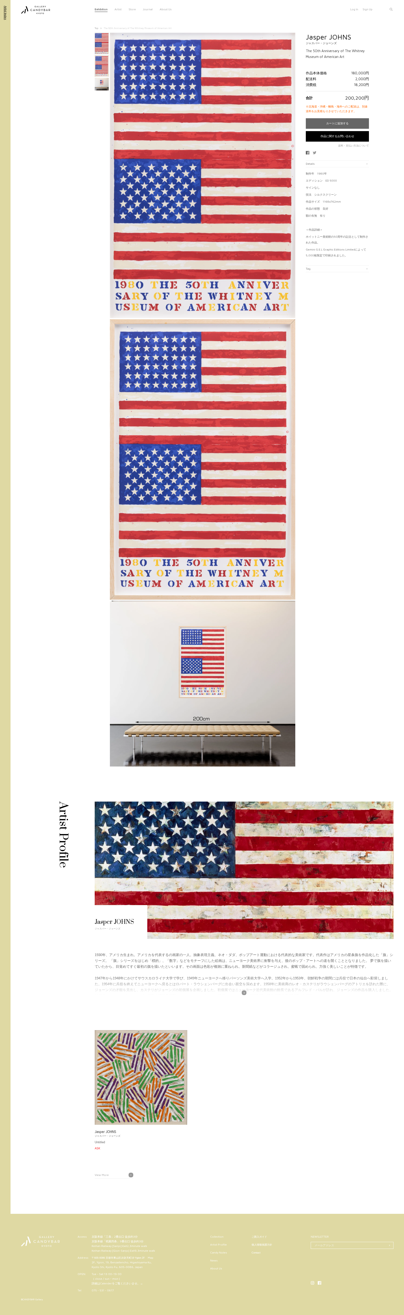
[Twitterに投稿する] (314, 152)
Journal (148, 9)
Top (96, 28)
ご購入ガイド (259, 1236)
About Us (166, 9)
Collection (217, 1236)
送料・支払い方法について (353, 145)
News (214, 1260)
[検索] (391, 9)
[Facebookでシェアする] (307, 152)
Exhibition (101, 9)
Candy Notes (218, 1252)
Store (132, 9)
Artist (118, 9)
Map (150, 1257)
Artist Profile (218, 1244)
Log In (354, 9)
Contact (256, 1252)
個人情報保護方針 (262, 1244)
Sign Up (367, 9)
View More (102, 1175)
